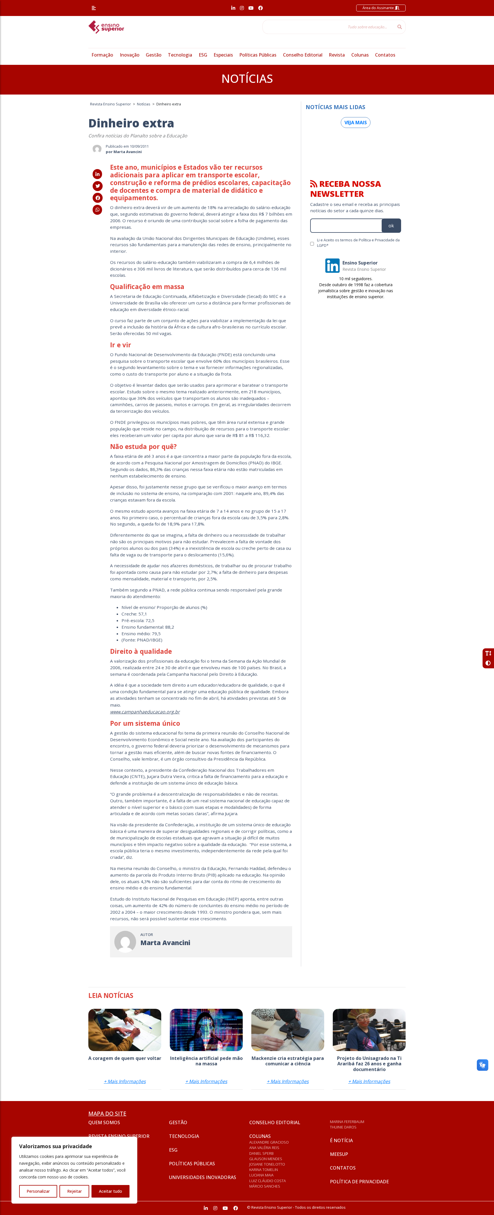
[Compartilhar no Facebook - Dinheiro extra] (98, 198)
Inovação (130, 55)
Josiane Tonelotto (267, 1164)
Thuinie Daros (343, 1127)
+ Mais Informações (125, 1081)
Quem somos (104, 1122)
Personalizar (38, 1191)
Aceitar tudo (110, 1191)
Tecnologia (180, 55)
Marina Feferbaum (347, 1121)
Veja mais (355, 122)
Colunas (360, 55)
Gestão (154, 55)
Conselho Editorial (302, 55)
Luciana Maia (261, 1175)
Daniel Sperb (261, 1153)
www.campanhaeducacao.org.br (145, 712)
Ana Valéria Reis (264, 1147)
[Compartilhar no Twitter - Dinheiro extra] (98, 186)
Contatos (385, 55)
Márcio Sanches (264, 1186)
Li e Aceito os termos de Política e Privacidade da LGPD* (358, 242)
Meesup (339, 1154)
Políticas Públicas (257, 55)
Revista (337, 55)
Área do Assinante (378, 7)
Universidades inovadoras (202, 1177)
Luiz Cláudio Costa (267, 1180)
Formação (102, 55)
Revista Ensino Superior (119, 1136)
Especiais (223, 55)
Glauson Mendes (265, 1158)
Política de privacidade (359, 1181)
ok (391, 225)
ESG (203, 55)
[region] (74, 1170)
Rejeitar (74, 1191)
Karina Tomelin (263, 1169)
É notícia (341, 1140)
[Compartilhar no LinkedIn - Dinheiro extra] (97, 174)
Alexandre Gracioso (269, 1142)
